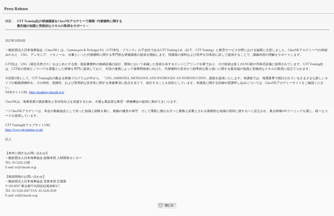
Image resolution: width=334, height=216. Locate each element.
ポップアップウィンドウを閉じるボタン (167, 205)
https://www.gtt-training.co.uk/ (24, 130)
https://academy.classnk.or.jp (46, 92)
